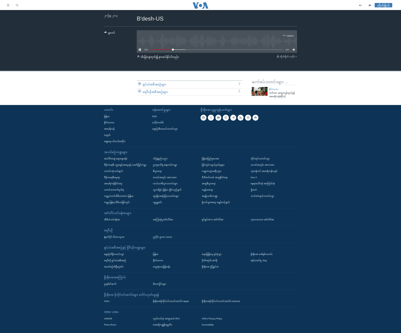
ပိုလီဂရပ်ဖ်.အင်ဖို (209, 260)
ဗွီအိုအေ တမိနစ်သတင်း (262, 254)
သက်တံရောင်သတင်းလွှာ (262, 196)
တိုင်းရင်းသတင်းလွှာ (260, 158)
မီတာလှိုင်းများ (159, 284)
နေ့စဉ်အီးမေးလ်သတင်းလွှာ (165, 129)
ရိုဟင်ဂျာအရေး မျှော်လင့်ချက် (216, 202)
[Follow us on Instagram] (226, 118)
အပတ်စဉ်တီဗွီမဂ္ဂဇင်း (114, 266)
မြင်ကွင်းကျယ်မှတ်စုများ (213, 165)
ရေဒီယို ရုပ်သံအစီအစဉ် (115, 260)
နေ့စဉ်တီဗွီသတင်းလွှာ (114, 254)
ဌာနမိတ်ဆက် (110, 284)
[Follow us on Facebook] (203, 118)
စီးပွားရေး (157, 171)
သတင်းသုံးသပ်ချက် (113, 171)
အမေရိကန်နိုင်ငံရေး (113, 183)
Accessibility (208, 325)
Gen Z (254, 177)
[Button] (109, 33)
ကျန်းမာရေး (207, 190)
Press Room (110, 325)
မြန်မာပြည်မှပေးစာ (210, 158)
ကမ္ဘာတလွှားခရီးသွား (211, 171)
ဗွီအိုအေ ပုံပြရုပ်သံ (210, 266)
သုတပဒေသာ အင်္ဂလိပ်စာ (262, 219)
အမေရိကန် (109, 129)
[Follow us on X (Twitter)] (211, 118)
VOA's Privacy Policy (212, 318)
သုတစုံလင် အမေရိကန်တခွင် (264, 171)
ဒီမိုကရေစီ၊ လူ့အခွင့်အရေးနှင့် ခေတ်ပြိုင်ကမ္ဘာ (125, 165)
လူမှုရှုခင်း (157, 202)
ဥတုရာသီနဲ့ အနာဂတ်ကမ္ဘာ (165, 165)
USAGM (108, 318)
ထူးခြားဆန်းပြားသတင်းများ (166, 196)
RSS (154, 116)
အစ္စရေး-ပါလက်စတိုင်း (114, 141)
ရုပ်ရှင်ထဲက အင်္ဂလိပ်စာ (212, 219)
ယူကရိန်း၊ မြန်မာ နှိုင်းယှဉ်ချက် (167, 190)
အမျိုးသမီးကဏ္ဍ (210, 196)
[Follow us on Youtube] (218, 118)
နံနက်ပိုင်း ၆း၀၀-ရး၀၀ (114, 237)
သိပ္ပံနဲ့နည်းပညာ (160, 158)
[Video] (370, 5)
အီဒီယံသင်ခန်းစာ (112, 219)
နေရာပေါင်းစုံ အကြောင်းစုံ (263, 183)
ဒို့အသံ (254, 190)
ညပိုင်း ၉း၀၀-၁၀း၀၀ (162, 237)
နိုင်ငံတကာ (274, 89)
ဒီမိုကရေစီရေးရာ (112, 177)
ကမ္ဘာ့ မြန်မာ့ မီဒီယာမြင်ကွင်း (117, 202)
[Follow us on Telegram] (233, 118)
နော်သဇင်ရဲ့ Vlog (259, 260)
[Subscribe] (255, 118)
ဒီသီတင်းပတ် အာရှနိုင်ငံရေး (215, 177)
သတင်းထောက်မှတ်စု (114, 190)
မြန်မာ (106, 116)
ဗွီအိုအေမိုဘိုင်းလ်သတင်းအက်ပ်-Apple (171, 301)
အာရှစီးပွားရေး (209, 183)
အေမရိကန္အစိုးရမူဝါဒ (162, 325)
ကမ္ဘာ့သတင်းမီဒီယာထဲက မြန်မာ (118, 196)
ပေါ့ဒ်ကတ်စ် (158, 122)
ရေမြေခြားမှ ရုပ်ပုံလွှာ (211, 254)
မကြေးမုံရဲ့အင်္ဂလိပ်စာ (163, 219)
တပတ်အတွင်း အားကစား (165, 177)
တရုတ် (107, 135)
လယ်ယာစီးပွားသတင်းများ (165, 183)
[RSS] (241, 118)
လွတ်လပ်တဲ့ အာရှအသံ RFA (166, 318)
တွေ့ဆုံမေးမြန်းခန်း (161, 266)
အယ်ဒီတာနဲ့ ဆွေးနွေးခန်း (115, 158)
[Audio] (360, 5)
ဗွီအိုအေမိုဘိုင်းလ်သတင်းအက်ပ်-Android (221, 301)
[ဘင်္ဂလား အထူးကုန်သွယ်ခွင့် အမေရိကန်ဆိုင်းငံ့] (260, 91)
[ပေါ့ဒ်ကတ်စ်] (248, 118)
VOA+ (107, 301)
